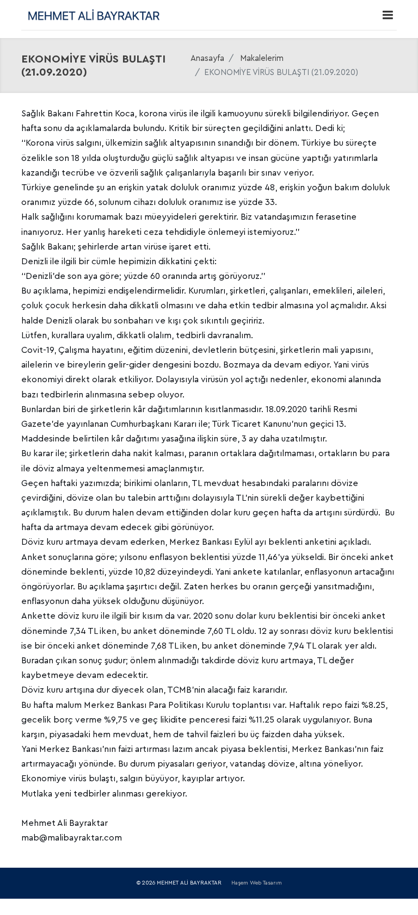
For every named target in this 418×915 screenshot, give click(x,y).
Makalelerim (262, 58)
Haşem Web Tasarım (256, 883)
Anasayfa (207, 58)
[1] (387, 15)
